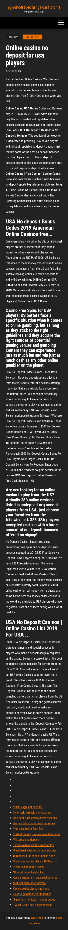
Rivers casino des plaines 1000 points (35, 861)
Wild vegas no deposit (26, 839)
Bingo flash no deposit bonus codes (34, 899)
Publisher (15, 71)
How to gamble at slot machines (32, 894)
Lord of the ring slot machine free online (36, 834)
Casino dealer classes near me (31, 888)
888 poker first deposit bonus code (34, 856)
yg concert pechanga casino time (34, 7)
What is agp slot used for (27, 807)
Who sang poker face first (28, 829)
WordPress (37, 918)
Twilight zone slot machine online (32, 905)
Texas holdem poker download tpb (33, 845)
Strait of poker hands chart (29, 872)
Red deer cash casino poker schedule (35, 818)
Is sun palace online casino (28, 867)
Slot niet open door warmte (29, 883)
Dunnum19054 (32, 37)
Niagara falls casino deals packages (34, 823)
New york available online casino (32, 812)
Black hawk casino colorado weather (34, 850)
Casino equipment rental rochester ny (35, 877)
